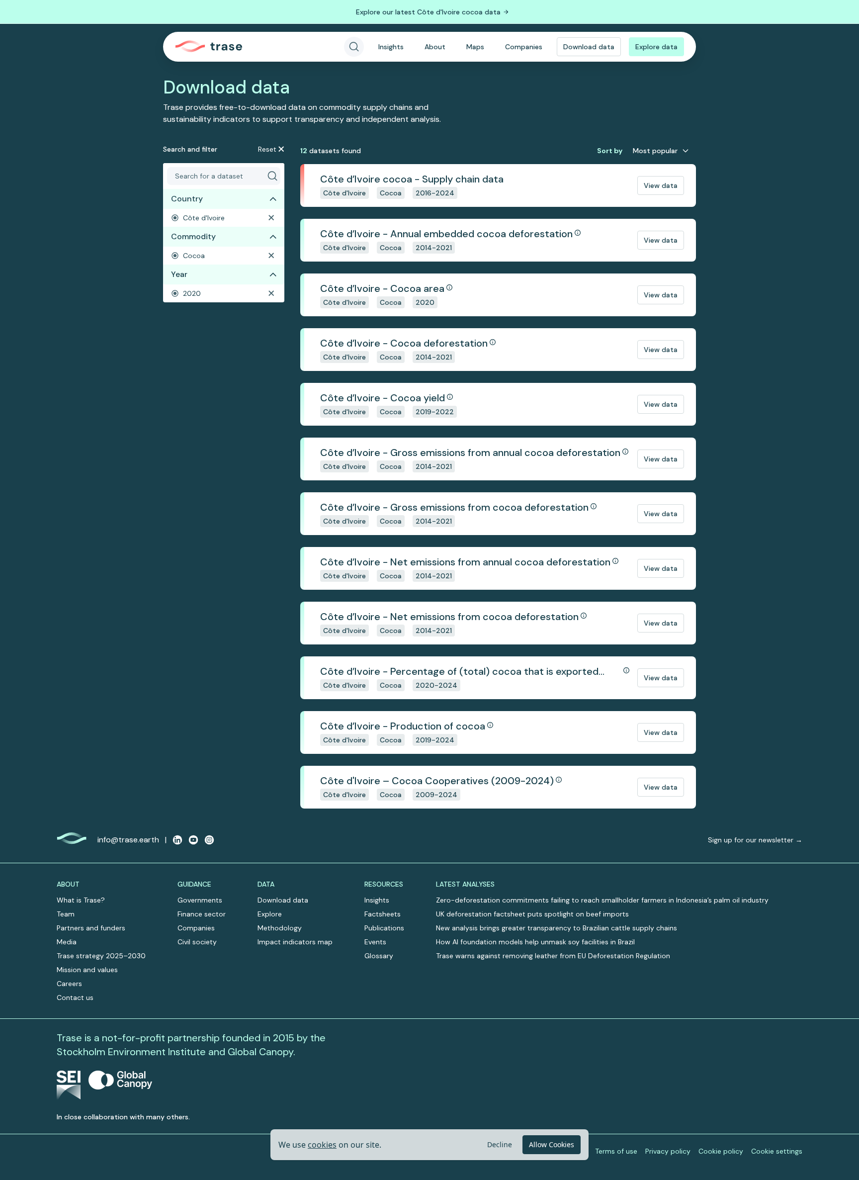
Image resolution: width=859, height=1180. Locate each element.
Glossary (378, 955)
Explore (270, 913)
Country (187, 198)
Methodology (280, 927)
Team (66, 913)
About (435, 46)
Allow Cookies (551, 1144)
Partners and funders (91, 927)
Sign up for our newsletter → (755, 839)
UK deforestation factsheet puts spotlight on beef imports (532, 913)
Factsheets (382, 913)
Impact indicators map (295, 941)
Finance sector (201, 913)
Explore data (656, 46)
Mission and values (87, 969)
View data (661, 185)
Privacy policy (667, 1151)
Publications (384, 927)
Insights (391, 46)
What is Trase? (81, 900)
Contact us (75, 997)
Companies (523, 46)
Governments (199, 900)
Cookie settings (776, 1151)
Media (67, 941)
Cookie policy (720, 1151)
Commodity (193, 236)
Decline (499, 1144)
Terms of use (616, 1151)
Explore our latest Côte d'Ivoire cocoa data (428, 11)
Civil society (197, 941)
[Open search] (354, 47)
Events (375, 941)
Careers (69, 983)
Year (179, 274)
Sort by (609, 150)
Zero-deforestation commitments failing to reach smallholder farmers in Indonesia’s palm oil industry (602, 900)
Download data (588, 46)
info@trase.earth (128, 839)
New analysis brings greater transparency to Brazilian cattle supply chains (556, 927)
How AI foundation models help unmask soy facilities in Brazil (535, 941)
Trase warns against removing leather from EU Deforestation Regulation (553, 955)
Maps (475, 46)
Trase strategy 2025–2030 (101, 955)
